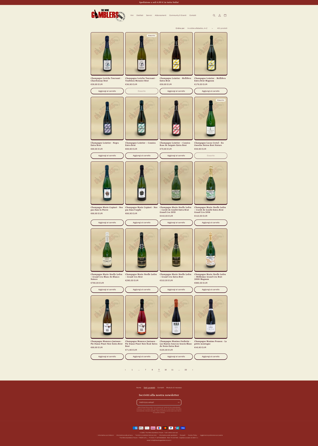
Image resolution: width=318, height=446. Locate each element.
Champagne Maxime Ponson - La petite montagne (210, 342)
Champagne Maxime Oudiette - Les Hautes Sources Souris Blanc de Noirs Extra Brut (176, 343)
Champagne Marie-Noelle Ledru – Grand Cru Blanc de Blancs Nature (106, 276)
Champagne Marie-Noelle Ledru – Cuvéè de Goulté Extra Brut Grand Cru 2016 (210, 209)
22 (186, 370)
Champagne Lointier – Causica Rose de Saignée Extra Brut (175, 144)
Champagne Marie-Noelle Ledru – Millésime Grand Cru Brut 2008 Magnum (210, 276)
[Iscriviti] (178, 402)
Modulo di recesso (174, 388)
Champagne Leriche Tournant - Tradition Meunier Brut (140, 79)
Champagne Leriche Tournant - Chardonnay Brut (106, 79)
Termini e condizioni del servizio (146, 435)
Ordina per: (180, 28)
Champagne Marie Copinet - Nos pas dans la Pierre (107, 208)
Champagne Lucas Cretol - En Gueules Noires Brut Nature (209, 144)
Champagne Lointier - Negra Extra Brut (105, 144)
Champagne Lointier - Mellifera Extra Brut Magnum (210, 79)
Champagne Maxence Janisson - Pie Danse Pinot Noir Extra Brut (106, 342)
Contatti (160, 388)
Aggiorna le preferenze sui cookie (211, 435)
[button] (214, 15)
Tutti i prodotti (149, 388)
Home (138, 388)
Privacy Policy (145, 407)
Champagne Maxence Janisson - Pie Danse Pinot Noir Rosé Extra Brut (141, 343)
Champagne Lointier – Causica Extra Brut (140, 144)
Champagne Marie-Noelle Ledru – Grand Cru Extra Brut (175, 275)
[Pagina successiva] (192, 370)
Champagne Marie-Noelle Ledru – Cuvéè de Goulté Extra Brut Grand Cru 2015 (175, 209)
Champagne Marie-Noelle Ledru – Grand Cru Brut (141, 275)
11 (172, 370)
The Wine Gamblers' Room (154, 432)
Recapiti (182, 435)
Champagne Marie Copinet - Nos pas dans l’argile (141, 208)
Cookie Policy (192, 435)
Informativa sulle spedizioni (168, 435)
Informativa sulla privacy (124, 435)
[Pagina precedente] (125, 370)
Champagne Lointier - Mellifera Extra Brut (175, 79)
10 (166, 370)
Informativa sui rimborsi (106, 435)
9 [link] (159, 370)
